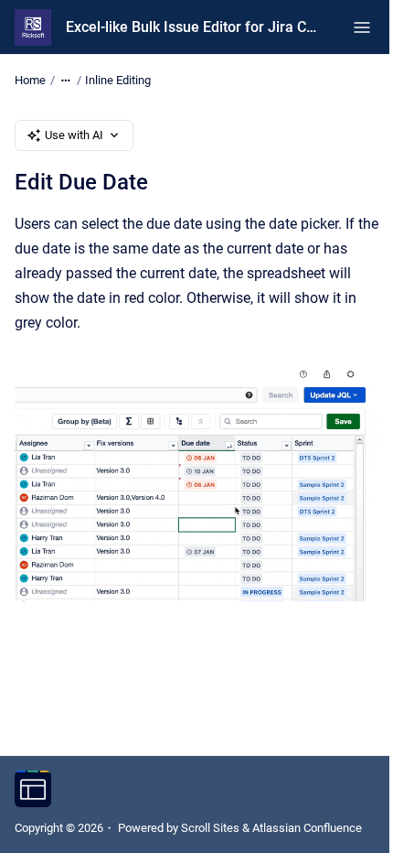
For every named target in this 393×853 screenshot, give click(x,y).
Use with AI (74, 135)
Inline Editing (118, 80)
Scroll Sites (210, 828)
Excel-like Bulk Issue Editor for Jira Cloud (191, 27)
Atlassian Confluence (307, 828)
